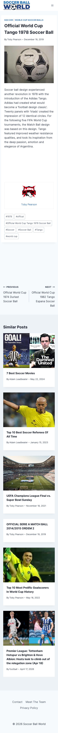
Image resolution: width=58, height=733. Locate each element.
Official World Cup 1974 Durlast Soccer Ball (14, 294)
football (13, 669)
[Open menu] (52, 5)
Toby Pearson (14, 39)
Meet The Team (36, 702)
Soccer (8, 20)
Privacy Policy (29, 708)
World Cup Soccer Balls (29, 20)
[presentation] (29, 350)
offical (20, 216)
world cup (11, 236)
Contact (17, 702)
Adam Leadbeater (18, 379)
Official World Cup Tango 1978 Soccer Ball (28, 223)
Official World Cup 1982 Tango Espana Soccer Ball (43, 296)
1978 (9, 216)
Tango (39, 229)
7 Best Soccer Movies (20, 373)
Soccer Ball (24, 229)
